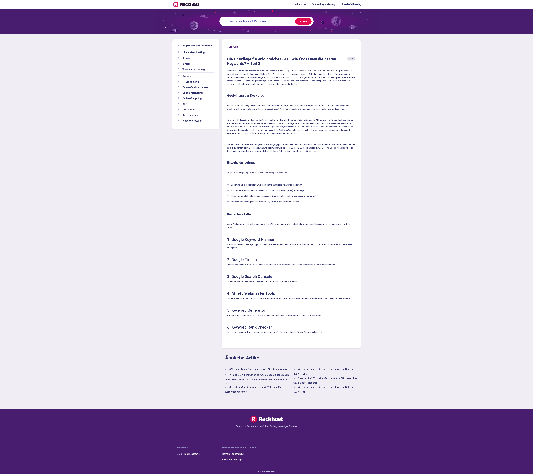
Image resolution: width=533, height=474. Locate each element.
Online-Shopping (192, 98)
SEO (184, 103)
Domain (186, 57)
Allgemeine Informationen (197, 45)
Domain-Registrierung (233, 454)
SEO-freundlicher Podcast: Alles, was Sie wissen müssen (258, 369)
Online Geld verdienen (195, 87)
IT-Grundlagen (190, 81)
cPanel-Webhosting (193, 52)
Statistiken (188, 109)
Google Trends (244, 259)
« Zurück (232, 46)
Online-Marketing (192, 92)
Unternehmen (190, 115)
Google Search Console (251, 276)
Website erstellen (192, 120)
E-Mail (186, 63)
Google (186, 76)
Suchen (303, 21)
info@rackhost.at (192, 454)
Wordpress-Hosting (193, 69)
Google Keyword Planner (252, 239)
